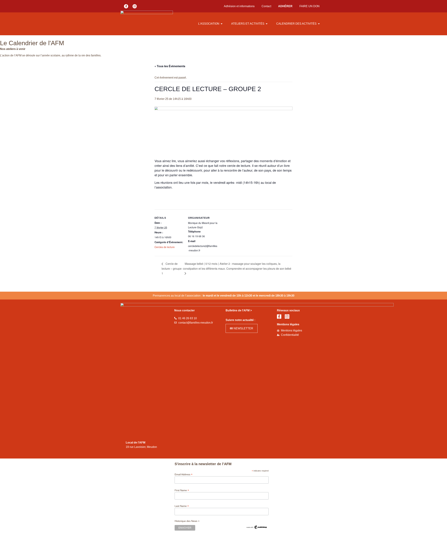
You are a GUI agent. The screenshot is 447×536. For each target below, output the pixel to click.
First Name (182, 490)
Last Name (182, 505)
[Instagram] (135, 6)
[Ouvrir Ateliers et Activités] (266, 24)
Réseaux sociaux (288, 310)
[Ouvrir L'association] (221, 24)
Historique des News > (187, 521)
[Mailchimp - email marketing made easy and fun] (256, 528)
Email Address (183, 474)
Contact (266, 6)
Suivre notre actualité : (240, 320)
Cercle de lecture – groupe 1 (172, 268)
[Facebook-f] (126, 6)
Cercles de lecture (165, 247)
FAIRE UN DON (309, 6)
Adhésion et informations (239, 6)
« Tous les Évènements (170, 66)
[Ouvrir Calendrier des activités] (318, 24)
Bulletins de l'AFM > (239, 310)
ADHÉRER (285, 6)
